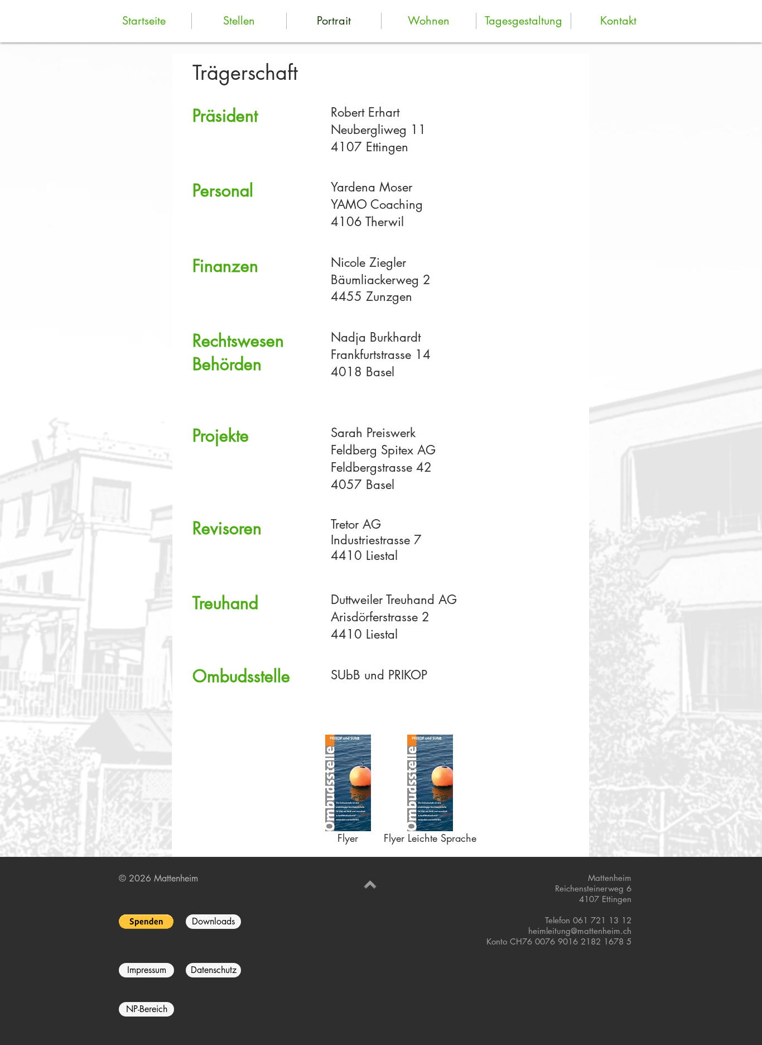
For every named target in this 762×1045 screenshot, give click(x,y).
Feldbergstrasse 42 (381, 467)
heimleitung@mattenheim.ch (579, 931)
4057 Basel (362, 484)
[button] (146, 921)
